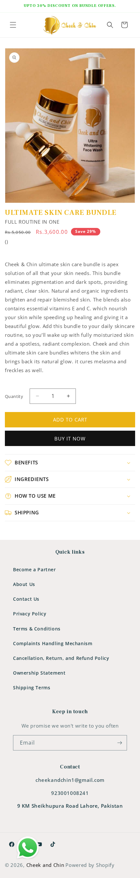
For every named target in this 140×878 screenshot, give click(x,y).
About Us (24, 584)
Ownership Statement (39, 673)
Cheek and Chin (45, 865)
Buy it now (70, 438)
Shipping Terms (31, 687)
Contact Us (26, 599)
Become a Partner (34, 569)
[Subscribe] (119, 742)
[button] (13, 25)
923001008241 (70, 793)
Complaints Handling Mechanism (52, 643)
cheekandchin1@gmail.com (70, 780)
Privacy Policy (29, 614)
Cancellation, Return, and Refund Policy (61, 658)
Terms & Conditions (37, 629)
